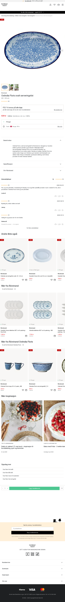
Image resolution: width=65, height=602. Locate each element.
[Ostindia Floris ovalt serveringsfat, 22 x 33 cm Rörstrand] (32, 50)
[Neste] (62, 50)
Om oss (4, 581)
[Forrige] (3, 50)
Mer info (60, 126)
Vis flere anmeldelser (32, 228)
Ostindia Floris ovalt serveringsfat (44, 15)
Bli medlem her (58, 110)
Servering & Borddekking (7, 15)
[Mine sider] (50, 5)
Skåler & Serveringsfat (20, 15)
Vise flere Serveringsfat (9, 479)
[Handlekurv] (59, 5)
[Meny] (63, 5)
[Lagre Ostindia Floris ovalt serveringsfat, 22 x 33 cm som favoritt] (62, 488)
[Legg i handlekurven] (26, 280)
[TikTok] (37, 554)
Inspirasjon (5, 575)
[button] (5, 101)
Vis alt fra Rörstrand (7, 289)
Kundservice (6, 562)
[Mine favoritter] (54, 5)
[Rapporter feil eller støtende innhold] (62, 196)
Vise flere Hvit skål (8, 469)
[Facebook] (27, 554)
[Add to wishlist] (23, 280)
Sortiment (5, 568)
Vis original (16, 224)
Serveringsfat (31, 15)
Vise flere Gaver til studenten (11, 475)
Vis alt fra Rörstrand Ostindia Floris (11, 345)
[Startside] (4, 4)
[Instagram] (32, 554)
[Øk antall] (7, 488)
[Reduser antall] (2, 488)
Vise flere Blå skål (8, 472)
